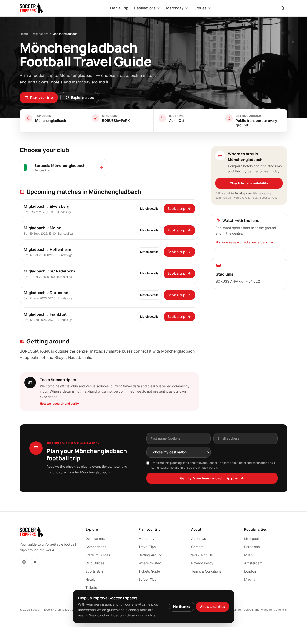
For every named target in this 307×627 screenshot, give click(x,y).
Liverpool (251, 539)
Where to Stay (149, 563)
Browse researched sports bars (242, 242)
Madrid (249, 579)
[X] (35, 562)
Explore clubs (82, 97)
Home (24, 33)
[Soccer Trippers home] (31, 8)
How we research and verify (59, 403)
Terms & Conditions (206, 571)
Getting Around (150, 555)
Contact (197, 547)
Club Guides (94, 563)
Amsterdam (253, 563)
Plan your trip (41, 97)
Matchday (146, 539)
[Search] (282, 8)
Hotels (90, 579)
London (250, 571)
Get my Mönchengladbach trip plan (209, 478)
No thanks (181, 606)
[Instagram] (24, 562)
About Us (198, 539)
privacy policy (207, 467)
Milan (248, 555)
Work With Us (202, 555)
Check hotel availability (249, 183)
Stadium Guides (97, 555)
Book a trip (176, 209)
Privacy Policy (202, 563)
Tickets (91, 588)
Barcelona (252, 547)
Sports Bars (94, 571)
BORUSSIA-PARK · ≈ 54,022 (238, 281)
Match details (149, 208)
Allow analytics (212, 606)
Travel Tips (147, 547)
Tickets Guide (149, 571)
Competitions (95, 547)
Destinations (40, 33)
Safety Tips (147, 579)
